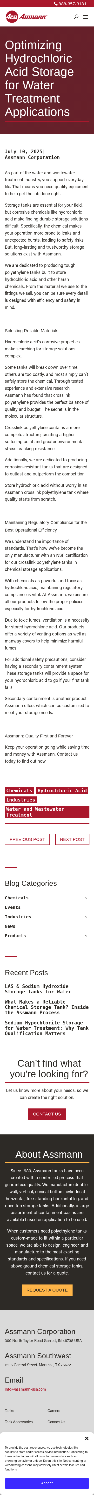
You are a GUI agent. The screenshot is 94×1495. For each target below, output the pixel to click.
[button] (86, 1438)
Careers (53, 1411)
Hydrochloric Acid (62, 791)
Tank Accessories (19, 1422)
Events (13, 907)
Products (15, 935)
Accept (47, 1483)
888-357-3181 (73, 4)
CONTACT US (47, 1114)
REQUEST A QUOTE (47, 1290)
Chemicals (19, 791)
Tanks (9, 1411)
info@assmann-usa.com (25, 1390)
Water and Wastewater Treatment (35, 812)
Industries (20, 800)
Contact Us (56, 1422)
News (10, 926)
